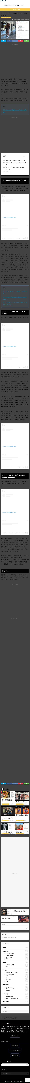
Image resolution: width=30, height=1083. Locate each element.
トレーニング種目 (16, 955)
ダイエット (16, 958)
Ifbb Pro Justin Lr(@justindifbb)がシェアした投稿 (15, 532)
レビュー (15, 970)
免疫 (16, 966)
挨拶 (15, 947)
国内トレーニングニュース (16, 998)
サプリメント (16, 976)
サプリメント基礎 (16, 964)
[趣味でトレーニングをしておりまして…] (15, 4)
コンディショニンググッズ (16, 972)
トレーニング (15, 951)
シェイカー (16, 979)
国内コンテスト (16, 996)
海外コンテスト (16, 987)
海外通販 (16, 990)
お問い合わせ (15, 1055)
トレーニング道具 (16, 974)
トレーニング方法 (16, 953)
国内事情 (15, 994)
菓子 (16, 977)
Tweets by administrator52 (9, 937)
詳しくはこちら (15, 1035)
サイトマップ (15, 1045)
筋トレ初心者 (16, 957)
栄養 (15, 962)
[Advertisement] (15, 61)
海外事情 (15, 984)
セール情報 (15, 1001)
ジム (16, 981)
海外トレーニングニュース (6, 17)
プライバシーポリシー (15, 1050)
